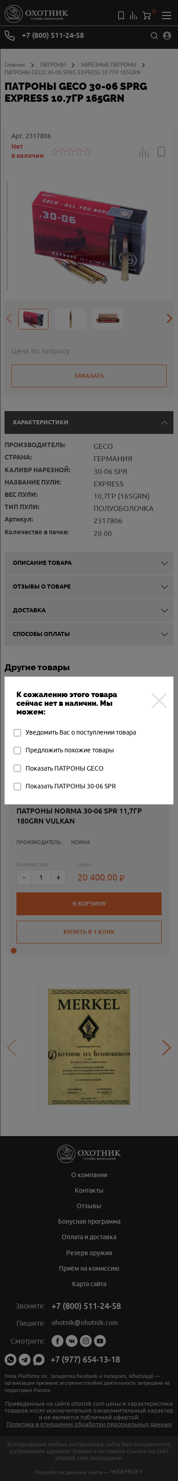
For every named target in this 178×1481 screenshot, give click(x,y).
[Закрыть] (159, 700)
